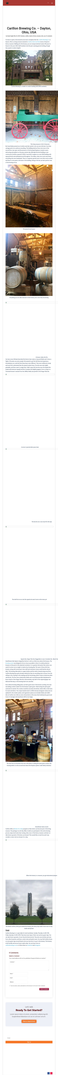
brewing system (10, 663)
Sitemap (41, 1062)
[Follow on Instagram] (51, 1073)
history (34, 36)
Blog (23, 1062)
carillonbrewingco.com (11, 945)
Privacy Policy (42, 1057)
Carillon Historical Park (34, 41)
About (23, 1057)
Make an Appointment (29, 1021)
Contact (24, 1064)
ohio (42, 36)
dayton (31, 36)
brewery (23, 36)
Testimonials (25, 1059)
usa (44, 36)
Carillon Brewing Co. (44, 39)
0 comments (49, 36)
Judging (8, 1059)
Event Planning (9, 1061)
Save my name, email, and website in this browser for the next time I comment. (28, 985)
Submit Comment (44, 989)
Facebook (29, 945)
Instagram (37, 945)
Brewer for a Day (18, 828)
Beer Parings (9, 1057)
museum (39, 36)
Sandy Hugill (10, 36)
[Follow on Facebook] (48, 1073)
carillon (27, 36)
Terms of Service (43, 1059)
